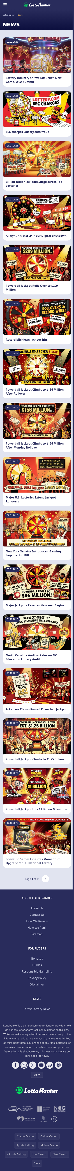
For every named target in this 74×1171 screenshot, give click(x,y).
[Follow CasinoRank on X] (32, 1065)
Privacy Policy (37, 978)
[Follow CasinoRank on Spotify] (50, 1065)
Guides (37, 965)
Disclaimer (37, 984)
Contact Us (37, 915)
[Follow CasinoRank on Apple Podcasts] (58, 1065)
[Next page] (45, 878)
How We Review (37, 921)
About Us (37, 908)
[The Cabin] (43, 1119)
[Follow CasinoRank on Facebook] (15, 1065)
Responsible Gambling (37, 971)
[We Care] (26, 1119)
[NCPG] (60, 1109)
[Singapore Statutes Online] (43, 1109)
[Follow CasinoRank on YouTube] (41, 1065)
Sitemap (37, 934)
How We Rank (37, 928)
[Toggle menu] (5, 4)
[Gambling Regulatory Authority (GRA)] (20, 1109)
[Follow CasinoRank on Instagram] (24, 1065)
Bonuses (37, 958)
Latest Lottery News (37, 1009)
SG (35, 1074)
